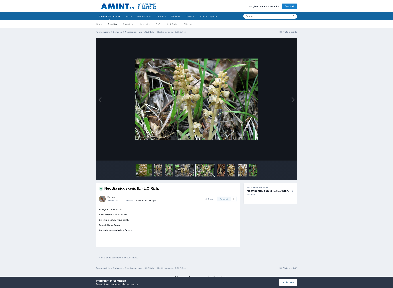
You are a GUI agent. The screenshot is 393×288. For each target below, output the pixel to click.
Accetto (289, 282)
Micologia (175, 16)
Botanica (190, 16)
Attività (128, 16)
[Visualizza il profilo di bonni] (102, 199)
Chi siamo (188, 24)
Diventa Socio (144, 16)
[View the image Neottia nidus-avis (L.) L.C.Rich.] (144, 170)
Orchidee (112, 24)
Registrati (289, 6)
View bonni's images (146, 200)
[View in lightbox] (196, 99)
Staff (158, 24)
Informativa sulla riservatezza (124, 284)
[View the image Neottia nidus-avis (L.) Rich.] (221, 170)
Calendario (128, 24)
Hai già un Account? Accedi (263, 6)
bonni (114, 197)
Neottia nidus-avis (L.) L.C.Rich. (268, 190)
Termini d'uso (102, 284)
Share (209, 199)
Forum (99, 24)
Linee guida (144, 24)
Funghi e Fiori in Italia (109, 16)
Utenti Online (172, 24)
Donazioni (161, 16)
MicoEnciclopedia (208, 16)
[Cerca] (293, 16)
